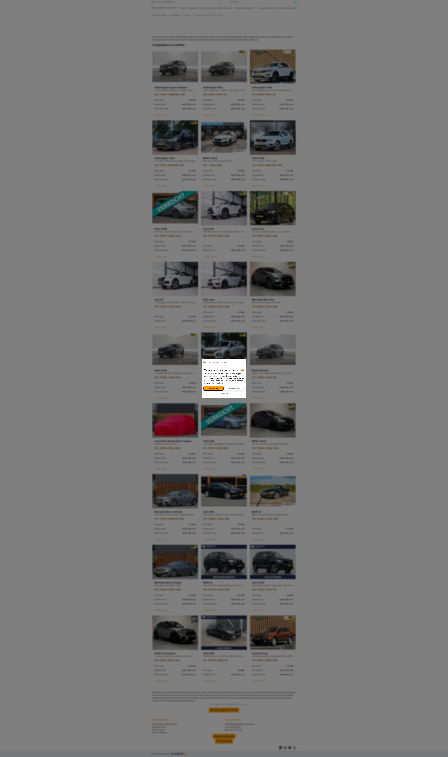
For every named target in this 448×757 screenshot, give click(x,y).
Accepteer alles (213, 388)
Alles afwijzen (234, 388)
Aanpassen (224, 394)
